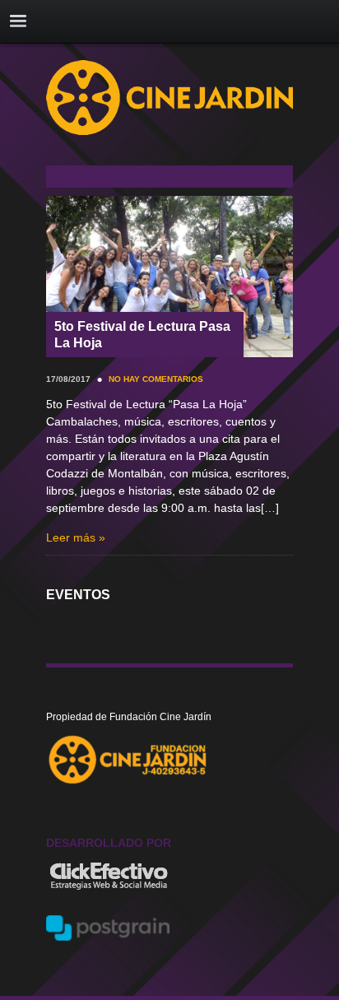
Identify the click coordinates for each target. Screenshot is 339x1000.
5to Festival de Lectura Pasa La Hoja (142, 334)
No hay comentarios (156, 379)
